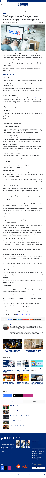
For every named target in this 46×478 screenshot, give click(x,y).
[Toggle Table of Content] (13, 74)
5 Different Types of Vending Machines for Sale (19, 405)
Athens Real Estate (35, 441)
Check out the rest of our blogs (24, 314)
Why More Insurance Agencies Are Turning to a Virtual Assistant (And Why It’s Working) (23, 369)
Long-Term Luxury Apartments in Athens (37, 447)
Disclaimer (35, 474)
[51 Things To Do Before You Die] (6, 422)
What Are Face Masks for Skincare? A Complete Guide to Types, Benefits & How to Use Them (23, 1)
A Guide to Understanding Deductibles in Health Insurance (37, 369)
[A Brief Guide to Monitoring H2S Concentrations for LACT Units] (6, 417)
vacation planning (35, 459)
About (25, 474)
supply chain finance (33, 97)
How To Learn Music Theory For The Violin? (18, 425)
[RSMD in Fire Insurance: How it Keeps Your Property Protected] (23, 378)
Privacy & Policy (30, 474)
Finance (7, 11)
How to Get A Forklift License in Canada (17, 410)
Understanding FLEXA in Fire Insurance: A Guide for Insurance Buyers (9, 383)
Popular (11, 401)
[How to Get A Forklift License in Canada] (6, 412)
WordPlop (17, 474)
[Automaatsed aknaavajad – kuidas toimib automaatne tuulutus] (23, 447)
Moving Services (34, 451)
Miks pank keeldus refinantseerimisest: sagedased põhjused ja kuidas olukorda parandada (9, 370)
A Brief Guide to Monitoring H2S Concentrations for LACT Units (22, 415)
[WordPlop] (23, 4)
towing (37, 455)
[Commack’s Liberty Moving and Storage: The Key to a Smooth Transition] (18, 441)
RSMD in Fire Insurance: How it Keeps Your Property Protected (23, 383)
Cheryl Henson (7, 22)
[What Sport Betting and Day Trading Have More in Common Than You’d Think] (18, 444)
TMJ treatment (41, 451)
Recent (34, 401)
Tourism (33, 455)
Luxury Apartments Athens (36, 449)
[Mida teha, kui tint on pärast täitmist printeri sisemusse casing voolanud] (18, 447)
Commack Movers (35, 443)
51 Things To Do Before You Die (15, 420)
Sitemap (43, 474)
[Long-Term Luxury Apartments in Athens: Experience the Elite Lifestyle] (23, 441)
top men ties (40, 453)
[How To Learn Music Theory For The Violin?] (6, 427)
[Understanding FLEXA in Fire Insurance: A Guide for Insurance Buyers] (9, 378)
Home (4, 11)
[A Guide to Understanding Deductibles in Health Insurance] (37, 363)
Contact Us (39, 474)
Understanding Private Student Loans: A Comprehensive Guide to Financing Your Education (37, 383)
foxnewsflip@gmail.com (9, 453)
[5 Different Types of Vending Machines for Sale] (6, 407)
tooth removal (34, 453)
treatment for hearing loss (36, 457)
